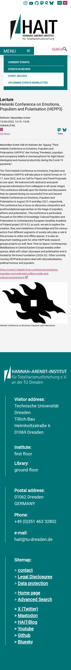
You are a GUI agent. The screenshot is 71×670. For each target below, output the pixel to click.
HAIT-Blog (27, 622)
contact (25, 570)
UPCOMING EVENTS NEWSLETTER (28, 82)
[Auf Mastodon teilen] (59, 129)
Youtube (26, 628)
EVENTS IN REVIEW (19, 69)
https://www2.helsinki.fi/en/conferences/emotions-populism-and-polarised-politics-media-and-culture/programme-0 (29, 273)
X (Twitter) (28, 608)
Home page (29, 592)
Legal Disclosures (35, 576)
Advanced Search (35, 599)
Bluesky (25, 641)
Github (24, 635)
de (59, 2)
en (65, 2)
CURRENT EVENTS (18, 62)
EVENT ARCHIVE (17, 75)
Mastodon (28, 615)
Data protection (33, 583)
